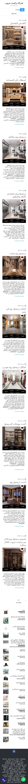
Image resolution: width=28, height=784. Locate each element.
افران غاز (8, 760)
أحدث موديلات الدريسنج (15, 423)
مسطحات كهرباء (8, 776)
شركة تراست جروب (14, 2)
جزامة (11, 766)
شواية (4, 769)
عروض (22, 770)
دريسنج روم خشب (17, 253)
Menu (13, 13)
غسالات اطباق (22, 772)
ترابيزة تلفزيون (5, 764)
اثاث (21, 760)
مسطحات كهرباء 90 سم (18, 780)
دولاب (23, 767)
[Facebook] (14, 751)
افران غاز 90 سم (9, 762)
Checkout (22, 759)
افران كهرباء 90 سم (21, 764)
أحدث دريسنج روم (18, 482)
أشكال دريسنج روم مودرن (14, 367)
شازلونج (11, 767)
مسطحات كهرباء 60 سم (14, 779)
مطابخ (9, 780)
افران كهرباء (19, 763)
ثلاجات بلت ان (17, 766)
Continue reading (19, 68)
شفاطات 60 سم (21, 769)
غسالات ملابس (14, 772)
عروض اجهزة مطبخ (15, 770)
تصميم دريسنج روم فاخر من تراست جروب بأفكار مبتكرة (15, 541)
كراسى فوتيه (5, 772)
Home (17, 759)
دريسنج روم (5, 766)
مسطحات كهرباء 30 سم (14, 777)
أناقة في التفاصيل (18, 23)
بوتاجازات (12, 764)
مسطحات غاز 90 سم (18, 776)
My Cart (5, 759)
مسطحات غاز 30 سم (20, 775)
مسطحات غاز (10, 773)
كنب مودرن (18, 773)
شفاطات (5, 767)
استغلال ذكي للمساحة (16, 80)
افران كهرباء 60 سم (10, 763)
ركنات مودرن (17, 767)
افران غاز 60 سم (19, 762)
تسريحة (24, 766)
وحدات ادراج (18, 782)
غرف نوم (6, 770)
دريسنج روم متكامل (17, 136)
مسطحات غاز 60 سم (7, 775)
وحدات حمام (10, 782)
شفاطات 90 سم (11, 769)
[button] (23, 779)
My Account (11, 759)
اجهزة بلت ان (15, 760)
